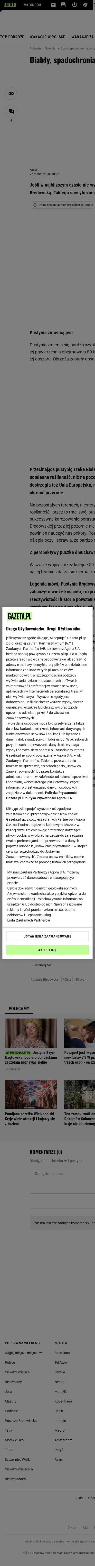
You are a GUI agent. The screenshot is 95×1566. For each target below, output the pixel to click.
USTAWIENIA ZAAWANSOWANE (47, 936)
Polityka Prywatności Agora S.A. (48, 798)
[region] (47, 783)
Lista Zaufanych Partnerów (28, 920)
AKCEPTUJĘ (47, 950)
